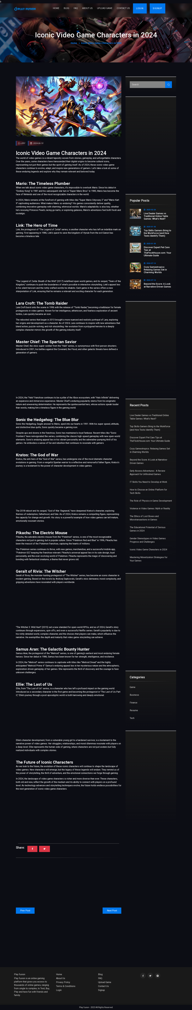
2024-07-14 (151, 263)
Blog (66, 8)
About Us (60, 978)
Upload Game (104, 8)
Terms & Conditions (65, 986)
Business (134, 695)
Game (132, 687)
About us (87, 8)
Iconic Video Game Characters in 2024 (61, 153)
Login (141, 8)
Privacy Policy (63, 982)
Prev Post (25, 910)
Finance (133, 702)
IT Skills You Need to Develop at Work (148, 482)
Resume (134, 710)
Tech (132, 718)
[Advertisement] (68, 257)
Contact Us (123, 8)
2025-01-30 (151, 227)
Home (56, 8)
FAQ (76, 8)
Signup (158, 8)
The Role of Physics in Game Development (151, 500)
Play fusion (19, 974)
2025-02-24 (151, 210)
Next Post (112, 910)
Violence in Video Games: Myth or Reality (150, 508)
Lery (22, 143)
